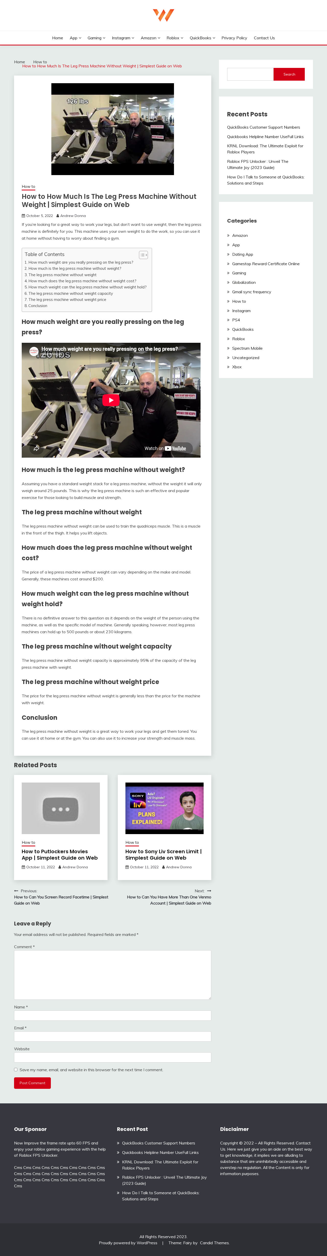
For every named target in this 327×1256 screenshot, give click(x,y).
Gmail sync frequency (251, 291)
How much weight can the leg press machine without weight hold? (87, 287)
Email (20, 1027)
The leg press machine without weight (62, 274)
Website (22, 1048)
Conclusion (37, 305)
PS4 (236, 319)
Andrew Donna (73, 215)
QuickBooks (200, 37)
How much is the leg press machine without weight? (74, 268)
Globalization (244, 282)
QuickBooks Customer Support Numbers (263, 127)
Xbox (237, 366)
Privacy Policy (234, 37)
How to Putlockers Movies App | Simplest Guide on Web (60, 854)
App (73, 37)
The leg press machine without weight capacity (70, 293)
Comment (24, 946)
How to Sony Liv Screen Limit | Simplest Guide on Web (163, 854)
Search (289, 74)
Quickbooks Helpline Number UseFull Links (265, 136)
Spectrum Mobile (247, 348)
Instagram (121, 37)
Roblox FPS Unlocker (38, 1155)
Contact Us (264, 37)
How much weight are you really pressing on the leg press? (80, 262)
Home (57, 37)
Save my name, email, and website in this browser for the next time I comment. (91, 1069)
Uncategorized (245, 357)
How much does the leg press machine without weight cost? (82, 280)
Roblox (173, 37)
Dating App (242, 254)
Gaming (94, 37)
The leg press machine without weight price (67, 299)
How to (28, 186)
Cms (18, 1167)
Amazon (148, 37)
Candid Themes (214, 1242)
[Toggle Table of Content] (141, 255)
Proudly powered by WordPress (128, 1242)
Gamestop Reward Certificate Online (266, 263)
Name (21, 1006)
